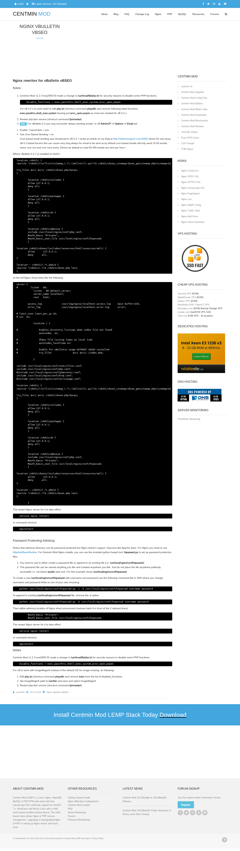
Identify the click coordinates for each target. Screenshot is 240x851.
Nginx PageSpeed (190, 193)
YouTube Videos (189, 132)
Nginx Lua (186, 199)
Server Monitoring (77, 812)
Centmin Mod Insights (79, 805)
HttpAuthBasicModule (25, 552)
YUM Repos (187, 149)
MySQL (182, 14)
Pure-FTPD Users (190, 137)
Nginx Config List (190, 170)
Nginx (158, 14)
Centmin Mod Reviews (192, 126)
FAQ (126, 14)
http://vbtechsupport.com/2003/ (130, 138)
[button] (186, 804)
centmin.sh (186, 86)
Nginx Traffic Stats (190, 210)
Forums (214, 14)
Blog (115, 14)
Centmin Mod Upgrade (192, 92)
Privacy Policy (98, 838)
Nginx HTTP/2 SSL (191, 182)
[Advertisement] (147, 47)
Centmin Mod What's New (194, 109)
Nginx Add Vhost (189, 216)
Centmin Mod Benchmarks (194, 120)
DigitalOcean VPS (187, 297)
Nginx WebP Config (191, 205)
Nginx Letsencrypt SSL (193, 188)
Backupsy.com (185, 308)
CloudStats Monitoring (189, 419)
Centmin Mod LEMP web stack (77, 838)
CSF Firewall (187, 143)
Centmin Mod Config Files (194, 98)
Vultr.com (182, 315)
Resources (198, 14)
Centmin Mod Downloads (193, 115)
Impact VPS (184, 301)
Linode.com (183, 312)
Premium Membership (79, 819)
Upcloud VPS (184, 293)
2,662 (20, 3)
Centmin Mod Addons (192, 103)
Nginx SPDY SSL (190, 176)
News (104, 14)
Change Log (142, 14)
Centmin (32, 14)
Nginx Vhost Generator (192, 222)
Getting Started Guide (79, 797)
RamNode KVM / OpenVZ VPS (193, 304)
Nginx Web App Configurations (83, 801)
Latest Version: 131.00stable (51, 3)
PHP (169, 14)
